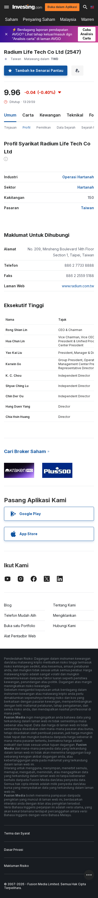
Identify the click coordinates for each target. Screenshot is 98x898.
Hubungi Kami (64, 626)
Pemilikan (43, 127)
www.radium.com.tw (78, 286)
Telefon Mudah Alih (20, 615)
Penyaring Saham (39, 19)
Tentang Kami (64, 605)
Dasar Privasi (13, 850)
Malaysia (68, 19)
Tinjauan (10, 127)
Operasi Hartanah (78, 177)
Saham (11, 19)
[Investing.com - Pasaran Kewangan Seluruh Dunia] (27, 7)
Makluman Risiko (16, 866)
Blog (8, 605)
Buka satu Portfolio (19, 626)
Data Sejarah (66, 127)
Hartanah (85, 187)
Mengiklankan (64, 615)
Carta (28, 115)
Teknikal (75, 115)
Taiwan (87, 208)
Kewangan (50, 115)
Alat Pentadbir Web (20, 636)
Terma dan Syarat (17, 833)
